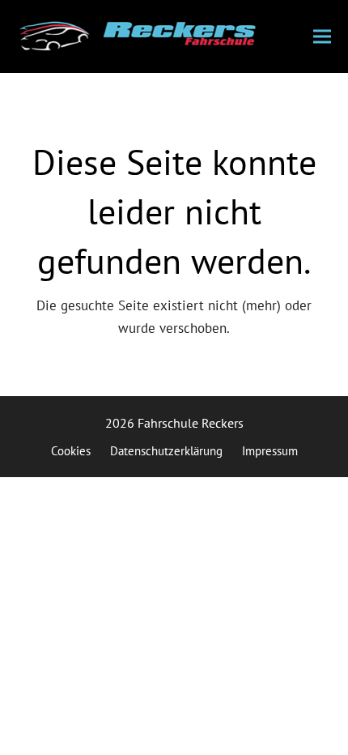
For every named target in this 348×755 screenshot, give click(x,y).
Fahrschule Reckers (191, 423)
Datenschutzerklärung (166, 451)
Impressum (270, 451)
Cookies (71, 451)
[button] (322, 37)
